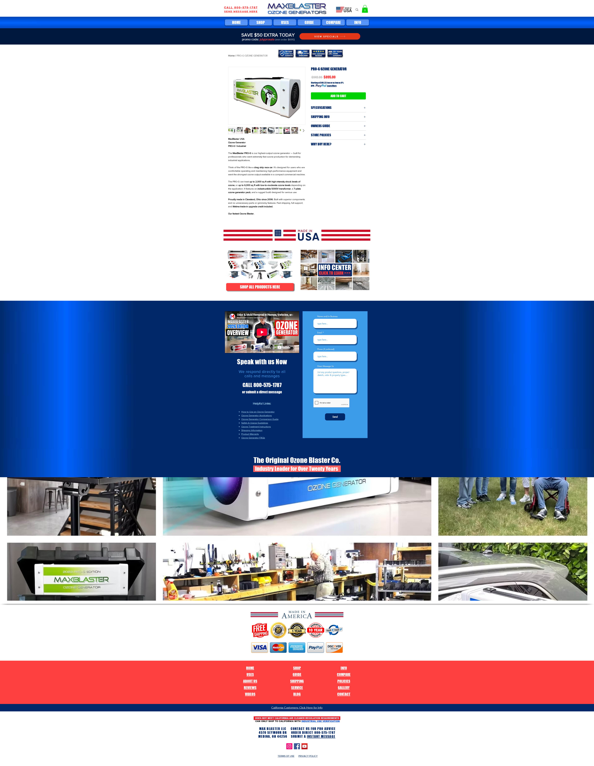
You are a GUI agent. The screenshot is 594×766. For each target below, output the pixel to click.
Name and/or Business (327, 316)
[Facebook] (297, 746)
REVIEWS (250, 687)
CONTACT (343, 694)
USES (250, 674)
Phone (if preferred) (325, 349)
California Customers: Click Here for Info (297, 707)
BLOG (297, 694)
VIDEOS (250, 694)
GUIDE (297, 674)
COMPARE (344, 674)
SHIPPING (297, 681)
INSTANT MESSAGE (321, 736)
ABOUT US (250, 681)
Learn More (332, 85)
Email (319, 333)
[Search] (357, 9)
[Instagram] (289, 746)
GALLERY (344, 687)
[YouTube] (304, 746)
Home (231, 55)
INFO (344, 668)
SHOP (297, 668)
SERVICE (297, 687)
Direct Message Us (325, 366)
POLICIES (343, 681)
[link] (365, 9)
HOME (250, 668)
